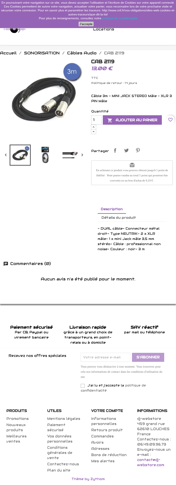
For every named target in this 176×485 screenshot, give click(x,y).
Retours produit (107, 430)
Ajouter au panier (132, 120)
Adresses (100, 448)
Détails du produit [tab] (119, 218)
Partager (115, 150)
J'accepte (86, 24)
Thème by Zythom (88, 479)
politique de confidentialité (119, 18)
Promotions (17, 418)
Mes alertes (103, 461)
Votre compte (107, 411)
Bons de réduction (109, 455)
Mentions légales (63, 418)
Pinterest (138, 150)
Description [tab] (112, 209)
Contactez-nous (63, 464)
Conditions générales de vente (59, 452)
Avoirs (97, 442)
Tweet (126, 150)
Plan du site (58, 470)
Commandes (102, 436)
